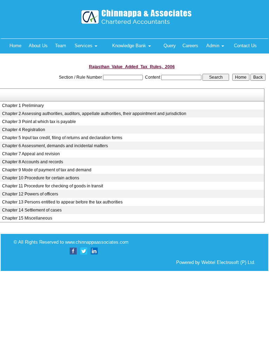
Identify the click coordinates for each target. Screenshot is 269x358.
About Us (38, 45)
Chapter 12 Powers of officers (30, 194)
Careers (190, 45)
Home (15, 45)
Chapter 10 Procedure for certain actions (40, 178)
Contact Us (245, 45)
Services (84, 45)
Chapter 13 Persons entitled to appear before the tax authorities (62, 202)
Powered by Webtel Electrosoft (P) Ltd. (215, 262)
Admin (213, 45)
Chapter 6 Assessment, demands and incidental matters (55, 145)
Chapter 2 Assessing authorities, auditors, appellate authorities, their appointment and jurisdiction (94, 113)
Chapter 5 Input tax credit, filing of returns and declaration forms (62, 137)
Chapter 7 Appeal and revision (31, 153)
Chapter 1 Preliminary (23, 105)
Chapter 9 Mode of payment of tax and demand (46, 169)
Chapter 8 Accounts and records (32, 161)
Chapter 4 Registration (23, 129)
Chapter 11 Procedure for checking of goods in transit (52, 186)
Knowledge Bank (129, 45)
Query (170, 45)
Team (60, 45)
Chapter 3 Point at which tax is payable (39, 121)
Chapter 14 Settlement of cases (32, 210)
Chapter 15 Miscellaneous (27, 218)
